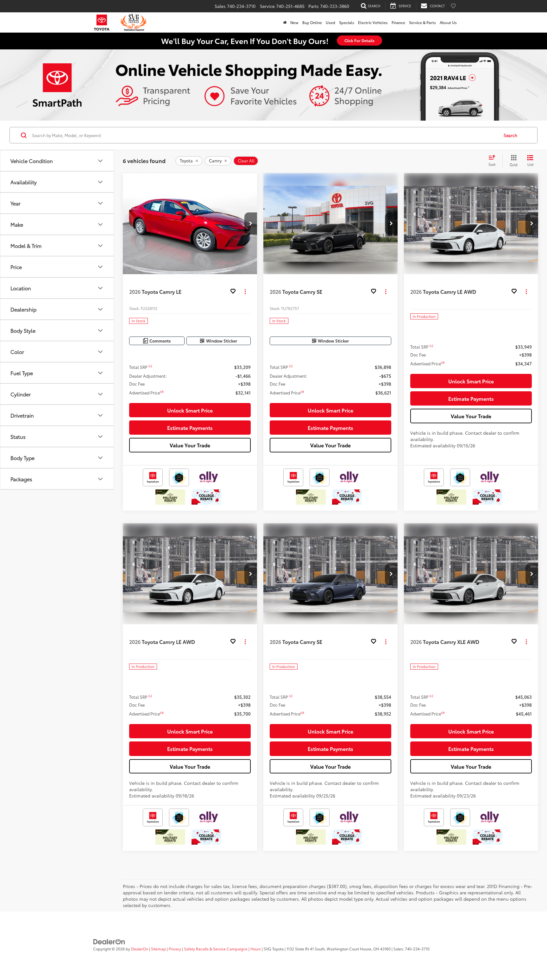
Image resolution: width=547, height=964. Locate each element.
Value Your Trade (190, 445)
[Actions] (245, 291)
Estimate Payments (190, 427)
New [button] (294, 22)
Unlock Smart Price (190, 410)
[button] (250, 223)
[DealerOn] (109, 941)
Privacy (175, 948)
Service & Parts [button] (422, 22)
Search (510, 135)
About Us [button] (448, 22)
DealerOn (139, 948)
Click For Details (359, 40)
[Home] (284, 22)
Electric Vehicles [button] (373, 22)
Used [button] (330, 22)
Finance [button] (398, 22)
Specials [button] (346, 22)
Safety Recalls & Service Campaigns (216, 948)
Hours (255, 948)
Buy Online (312, 22)
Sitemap (158, 948)
